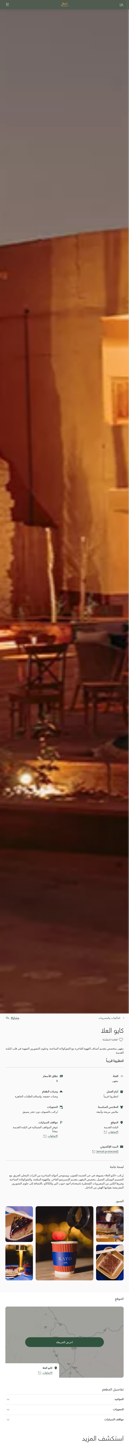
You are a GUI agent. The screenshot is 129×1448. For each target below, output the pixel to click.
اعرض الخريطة (64, 1342)
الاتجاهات (113, 1132)
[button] (7, 5)
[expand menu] (122, 5)
